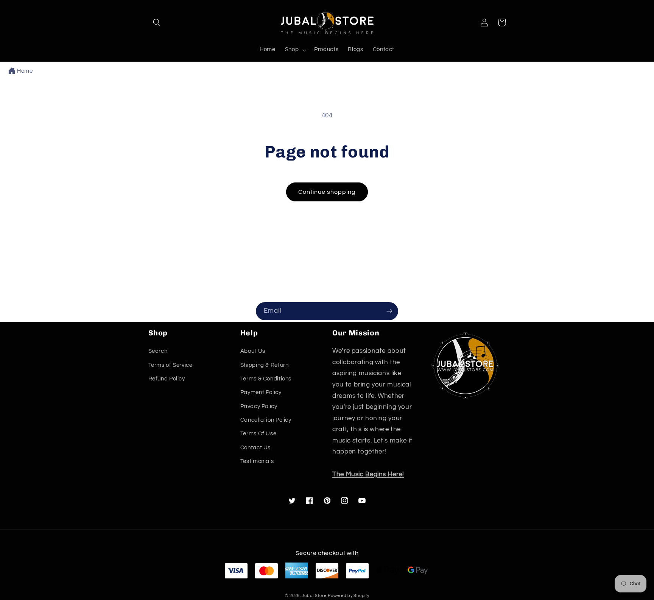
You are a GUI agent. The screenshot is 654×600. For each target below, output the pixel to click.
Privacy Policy (258, 406)
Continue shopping (327, 192)
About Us (252, 351)
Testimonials (257, 461)
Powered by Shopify (348, 596)
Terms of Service (170, 365)
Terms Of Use (258, 433)
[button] (157, 22)
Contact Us (255, 447)
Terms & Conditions (265, 379)
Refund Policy (166, 379)
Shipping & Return (264, 365)
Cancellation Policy (265, 420)
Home (25, 71)
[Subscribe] (389, 311)
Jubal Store (314, 596)
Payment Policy (261, 392)
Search (158, 351)
